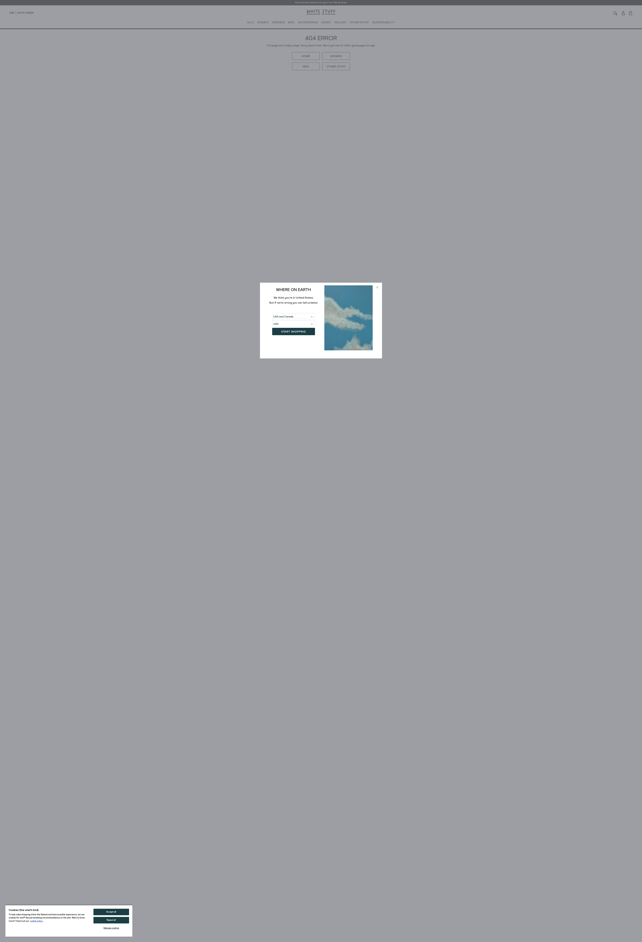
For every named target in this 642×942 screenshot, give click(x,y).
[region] (68, 921)
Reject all (111, 920)
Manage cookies (111, 928)
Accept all (111, 912)
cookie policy (36, 921)
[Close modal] (377, 287)
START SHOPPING (293, 331)
